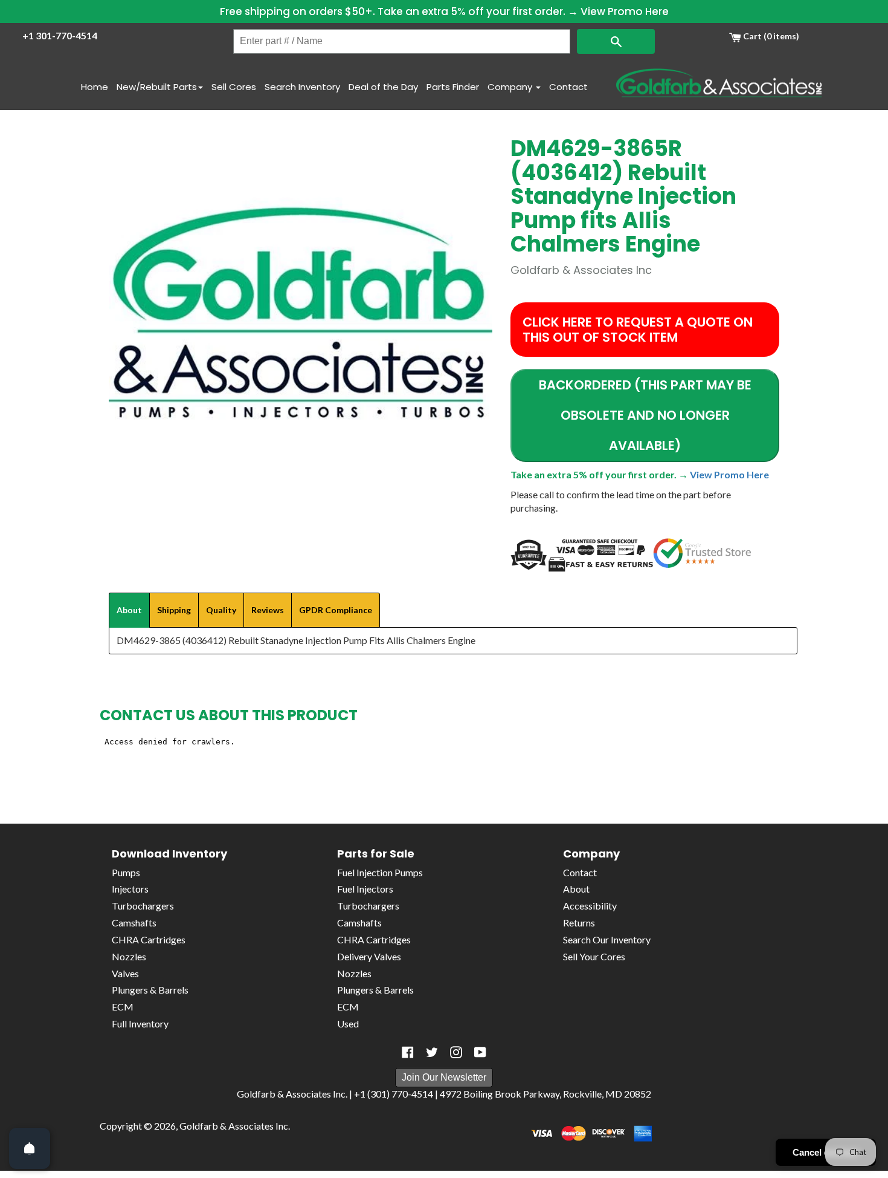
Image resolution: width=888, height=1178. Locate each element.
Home (94, 86)
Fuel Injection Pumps (380, 872)
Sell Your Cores (594, 956)
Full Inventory (140, 1023)
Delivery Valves (369, 956)
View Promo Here (625, 11)
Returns (579, 922)
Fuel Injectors (365, 888)
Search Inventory (302, 86)
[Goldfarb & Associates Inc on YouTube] (480, 1052)
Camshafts (134, 922)
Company (511, 86)
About (576, 888)
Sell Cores (233, 86)
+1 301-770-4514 (59, 35)
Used (348, 1023)
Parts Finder (452, 86)
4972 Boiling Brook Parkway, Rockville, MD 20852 (545, 1093)
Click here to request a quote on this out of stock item (638, 329)
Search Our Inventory (607, 939)
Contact (568, 86)
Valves (125, 973)
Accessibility (590, 905)
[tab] (129, 610)
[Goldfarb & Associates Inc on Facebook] (408, 1052)
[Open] (29, 1148)
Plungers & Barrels (150, 989)
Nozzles (129, 956)
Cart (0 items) (770, 36)
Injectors (130, 888)
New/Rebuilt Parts (157, 86)
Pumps (126, 872)
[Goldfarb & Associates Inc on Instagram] (456, 1052)
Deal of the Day (383, 86)
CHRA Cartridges (148, 939)
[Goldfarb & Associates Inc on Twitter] (432, 1052)
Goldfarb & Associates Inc (233, 1125)
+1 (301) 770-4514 (393, 1093)
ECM (123, 1006)
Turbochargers (143, 905)
